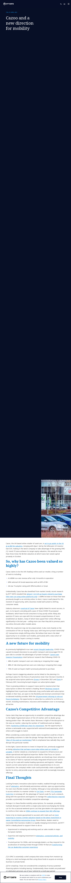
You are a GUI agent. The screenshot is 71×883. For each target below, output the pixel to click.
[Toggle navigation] (69, 4)
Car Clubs (40, 791)
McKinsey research (52, 689)
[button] (62, 4)
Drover (36, 679)
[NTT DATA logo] (7, 4)
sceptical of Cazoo (27, 608)
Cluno (58, 679)
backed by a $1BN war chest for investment (27, 726)
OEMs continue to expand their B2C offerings (43, 811)
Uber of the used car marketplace (19, 740)
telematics (15, 786)
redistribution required (56, 797)
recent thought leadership (43, 649)
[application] (35, 877)
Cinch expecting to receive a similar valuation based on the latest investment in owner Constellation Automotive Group (33, 817)
